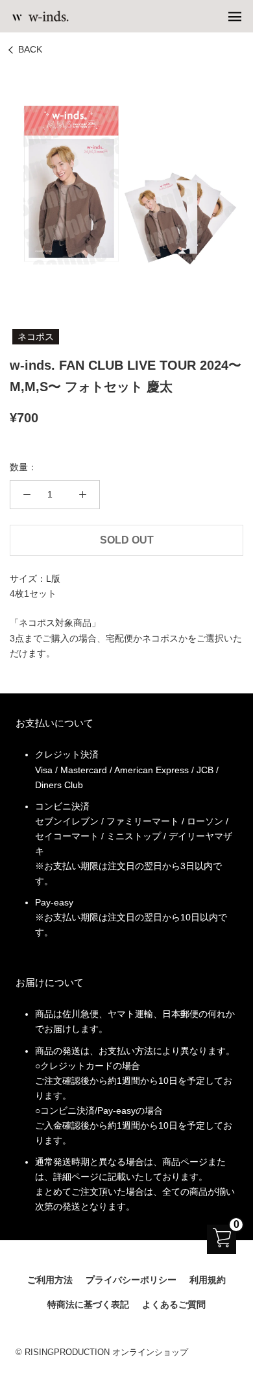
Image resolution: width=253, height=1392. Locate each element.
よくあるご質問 (174, 1304)
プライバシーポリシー (131, 1280)
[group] (126, 184)
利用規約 (207, 1280)
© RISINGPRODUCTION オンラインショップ (102, 1352)
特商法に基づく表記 (88, 1304)
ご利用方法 (50, 1280)
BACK (30, 49)
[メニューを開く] (234, 16)
